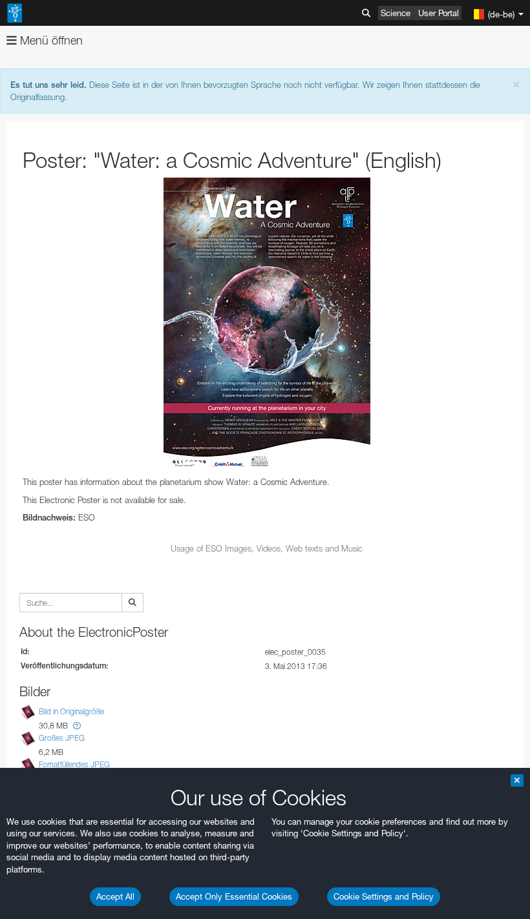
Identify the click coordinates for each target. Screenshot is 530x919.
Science (395, 13)
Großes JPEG (62, 738)
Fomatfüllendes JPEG (74, 764)
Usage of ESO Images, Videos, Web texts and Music (267, 548)
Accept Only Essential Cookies (234, 896)
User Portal (438, 13)
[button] (77, 725)
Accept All (115, 896)
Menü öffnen (50, 40)
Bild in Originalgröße (71, 711)
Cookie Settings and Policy (384, 896)
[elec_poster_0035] (267, 324)
